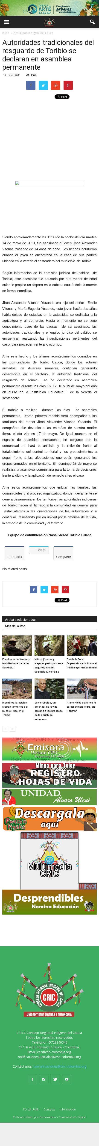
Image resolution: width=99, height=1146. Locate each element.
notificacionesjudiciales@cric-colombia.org (49, 1057)
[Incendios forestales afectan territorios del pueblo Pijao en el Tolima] (17, 689)
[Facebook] (32, 1079)
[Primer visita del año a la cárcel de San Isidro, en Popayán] (82, 689)
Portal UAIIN (31, 1109)
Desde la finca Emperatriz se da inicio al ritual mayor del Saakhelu (82, 663)
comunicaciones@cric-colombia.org (59, 1066)
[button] (92, 22)
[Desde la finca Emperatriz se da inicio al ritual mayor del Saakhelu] (82, 645)
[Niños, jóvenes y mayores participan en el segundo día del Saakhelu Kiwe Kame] (49, 645)
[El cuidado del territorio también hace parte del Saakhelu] (17, 645)
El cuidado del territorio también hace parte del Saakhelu (16, 663)
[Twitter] (55, 1079)
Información (68, 1109)
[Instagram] (43, 1079)
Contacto (49, 1109)
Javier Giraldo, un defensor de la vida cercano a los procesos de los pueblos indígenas (49, 711)
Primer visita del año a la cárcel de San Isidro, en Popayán (81, 706)
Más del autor (15, 626)
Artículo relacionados (20, 619)
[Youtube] (66, 1079)
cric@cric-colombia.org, (54, 1052)
